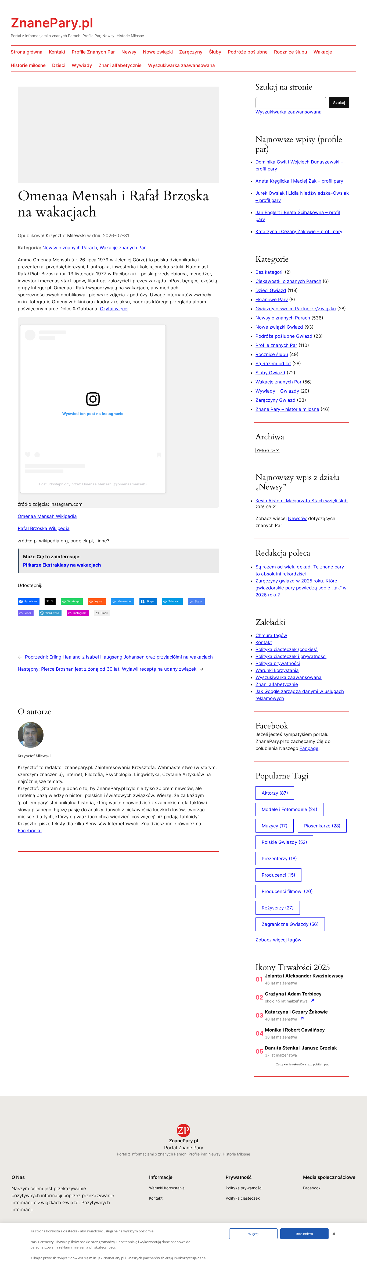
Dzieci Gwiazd (271, 290)
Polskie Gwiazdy (284, 842)
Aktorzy (275, 793)
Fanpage (309, 748)
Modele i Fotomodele (289, 809)
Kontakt (264, 642)
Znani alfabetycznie (277, 684)
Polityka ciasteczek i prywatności (291, 656)
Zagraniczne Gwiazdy (290, 924)
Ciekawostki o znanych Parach (288, 281)
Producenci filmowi (287, 891)
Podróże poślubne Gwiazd (284, 336)
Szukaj (339, 102)
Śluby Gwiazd (270, 372)
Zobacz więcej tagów (278, 940)
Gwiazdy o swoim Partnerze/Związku (296, 308)
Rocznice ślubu (272, 354)
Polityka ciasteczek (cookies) (287, 649)
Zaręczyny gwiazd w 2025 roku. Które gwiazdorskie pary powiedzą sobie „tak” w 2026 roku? (301, 588)
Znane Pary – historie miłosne (287, 409)
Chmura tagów (271, 635)
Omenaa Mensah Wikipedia (47, 516)
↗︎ (312, 1001)
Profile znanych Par (276, 345)
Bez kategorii (269, 272)
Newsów (297, 518)
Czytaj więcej (114, 308)
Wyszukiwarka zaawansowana (289, 112)
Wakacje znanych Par (123, 247)
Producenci (278, 875)
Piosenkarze (322, 825)
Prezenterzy (279, 858)
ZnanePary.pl (52, 23)
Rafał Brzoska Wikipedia (44, 528)
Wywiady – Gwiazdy (277, 391)
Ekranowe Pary (272, 299)
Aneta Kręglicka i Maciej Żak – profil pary (299, 181)
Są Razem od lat (273, 363)
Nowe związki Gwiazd (279, 327)
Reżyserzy (278, 908)
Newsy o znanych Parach (69, 247)
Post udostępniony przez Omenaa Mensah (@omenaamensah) (93, 484)
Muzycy (274, 825)
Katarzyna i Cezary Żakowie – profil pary (299, 231)
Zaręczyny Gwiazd (276, 400)
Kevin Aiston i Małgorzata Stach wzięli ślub (302, 500)
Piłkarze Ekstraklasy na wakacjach (62, 565)
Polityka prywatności (278, 663)
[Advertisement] (119, 138)
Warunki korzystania (277, 670)
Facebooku (30, 830)
